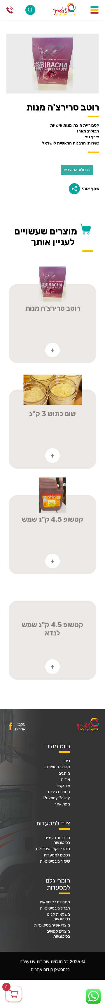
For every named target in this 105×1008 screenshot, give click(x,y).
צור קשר (63, 785)
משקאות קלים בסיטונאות (58, 917)
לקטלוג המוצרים (77, 169)
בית (67, 761)
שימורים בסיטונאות (55, 861)
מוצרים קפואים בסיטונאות (58, 934)
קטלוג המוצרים (58, 767)
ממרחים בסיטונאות (55, 902)
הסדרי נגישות (59, 792)
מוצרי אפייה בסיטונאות (52, 925)
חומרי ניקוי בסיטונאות (53, 848)
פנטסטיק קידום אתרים (50, 969)
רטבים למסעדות (57, 855)
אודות (65, 779)
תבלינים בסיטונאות (55, 908)
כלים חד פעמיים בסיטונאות (57, 840)
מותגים (64, 773)
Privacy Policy (56, 798)
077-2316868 (10, 10)
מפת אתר (62, 804)
